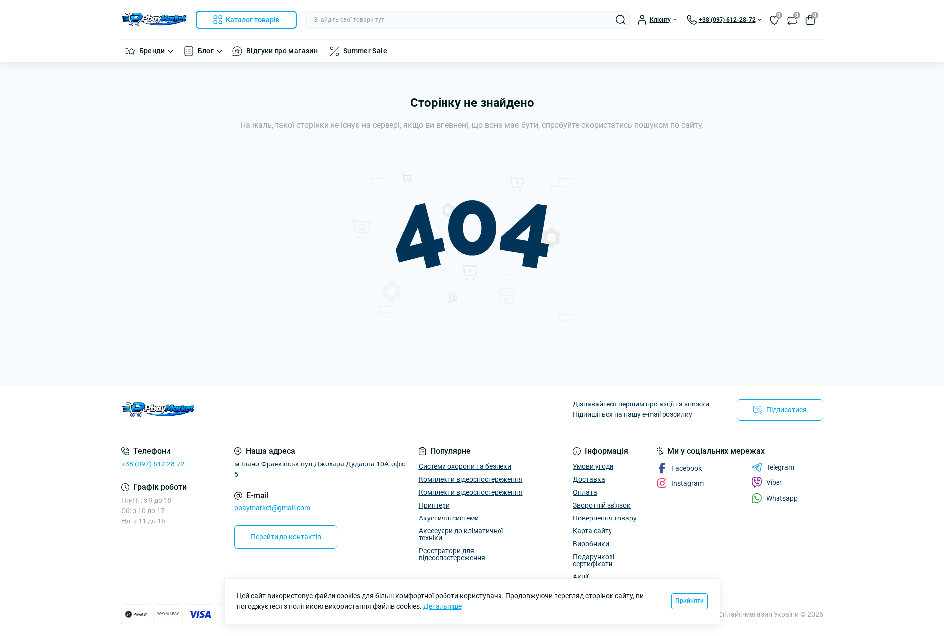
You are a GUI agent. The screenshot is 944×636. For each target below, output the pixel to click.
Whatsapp (782, 498)
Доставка (589, 479)
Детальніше (442, 606)
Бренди (152, 51)
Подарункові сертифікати (593, 560)
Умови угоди (593, 466)
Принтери (434, 505)
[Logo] (154, 19)
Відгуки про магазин (282, 51)
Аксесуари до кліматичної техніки (461, 534)
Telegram (780, 467)
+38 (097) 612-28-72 (153, 464)
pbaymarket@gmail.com (272, 508)
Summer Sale (365, 51)
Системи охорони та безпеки (465, 466)
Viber (774, 482)
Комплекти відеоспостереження (471, 479)
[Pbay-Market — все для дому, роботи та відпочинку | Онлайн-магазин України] (293, 410)
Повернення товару (605, 518)
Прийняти (689, 600)
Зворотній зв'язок (602, 505)
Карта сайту (592, 531)
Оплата (585, 492)
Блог (206, 51)
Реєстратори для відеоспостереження (452, 554)
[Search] (621, 20)
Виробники (591, 544)
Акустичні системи (449, 518)
